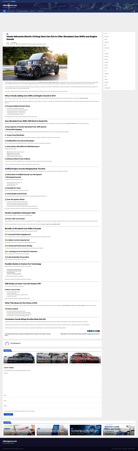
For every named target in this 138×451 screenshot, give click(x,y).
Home (113, 448)
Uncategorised (107, 87)
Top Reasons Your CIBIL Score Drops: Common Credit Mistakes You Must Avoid (51, 431)
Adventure (107, 36)
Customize (107, 53)
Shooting (106, 82)
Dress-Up (106, 56)
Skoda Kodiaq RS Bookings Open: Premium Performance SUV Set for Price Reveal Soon (84, 358)
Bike (105, 45)
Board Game (107, 47)
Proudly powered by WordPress (8, 448)
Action (106, 33)
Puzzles (106, 79)
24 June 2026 (107, 433)
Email (5, 400)
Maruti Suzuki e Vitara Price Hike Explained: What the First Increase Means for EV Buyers (19, 358)
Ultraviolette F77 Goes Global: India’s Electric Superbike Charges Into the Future (79, 333)
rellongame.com (10, 5)
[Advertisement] (69, 20)
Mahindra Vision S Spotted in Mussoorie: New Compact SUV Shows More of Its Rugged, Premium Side (52, 359)
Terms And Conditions (22, 11)
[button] (132, 11)
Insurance (106, 67)
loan (105, 70)
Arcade (106, 39)
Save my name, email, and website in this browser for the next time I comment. (20, 411)
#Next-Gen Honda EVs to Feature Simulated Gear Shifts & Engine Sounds (31, 44)
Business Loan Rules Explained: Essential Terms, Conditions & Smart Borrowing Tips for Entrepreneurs (19, 432)
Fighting (106, 65)
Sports (106, 85)
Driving (106, 59)
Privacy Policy (11, 11)
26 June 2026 (8, 433)
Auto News (107, 42)
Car (5, 356)
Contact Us (40, 11)
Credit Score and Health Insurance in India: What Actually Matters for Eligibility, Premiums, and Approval (117, 432)
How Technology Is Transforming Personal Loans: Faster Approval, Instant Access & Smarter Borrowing (84, 432)
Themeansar (21, 448)
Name (5, 395)
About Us (32, 11)
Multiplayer (107, 73)
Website (5, 405)
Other (106, 76)
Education (107, 62)
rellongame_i (14, 42)
